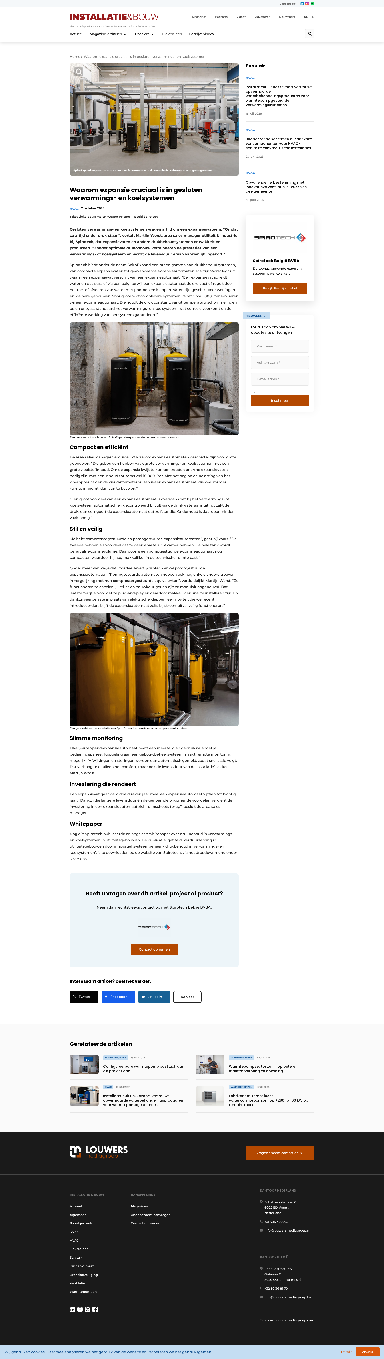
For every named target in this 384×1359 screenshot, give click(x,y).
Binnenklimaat (82, 1266)
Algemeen (78, 1215)
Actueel (76, 34)
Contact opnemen (145, 1223)
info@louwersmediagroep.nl (287, 1230)
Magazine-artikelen (106, 34)
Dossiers (142, 34)
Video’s (241, 16)
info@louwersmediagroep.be (287, 1297)
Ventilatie (77, 1283)
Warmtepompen (83, 1292)
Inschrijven (280, 400)
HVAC (74, 208)
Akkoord (367, 1352)
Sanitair (76, 1258)
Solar (74, 1232)
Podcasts (221, 16)
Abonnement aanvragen (151, 1215)
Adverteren (262, 16)
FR (312, 16)
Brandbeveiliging (84, 1275)
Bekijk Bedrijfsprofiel (280, 288)
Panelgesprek (81, 1223)
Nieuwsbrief (287, 16)
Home (75, 56)
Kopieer (187, 997)
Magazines (199, 16)
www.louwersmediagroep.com (289, 1320)
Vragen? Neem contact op (277, 1153)
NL (306, 16)
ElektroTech (172, 34)
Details (346, 1352)
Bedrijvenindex (201, 34)
